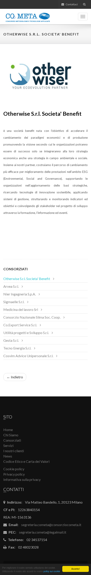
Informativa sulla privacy (22, 479)
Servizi (8, 445)
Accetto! (75, 568)
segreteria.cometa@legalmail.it (42, 532)
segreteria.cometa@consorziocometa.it (51, 525)
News (7, 456)
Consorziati (15, 269)
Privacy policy (14, 474)
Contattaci (71, 4)
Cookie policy (13, 469)
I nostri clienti (13, 451)
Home (8, 430)
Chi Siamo (10, 435)
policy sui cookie (52, 571)
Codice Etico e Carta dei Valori (26, 461)
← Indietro (15, 377)
